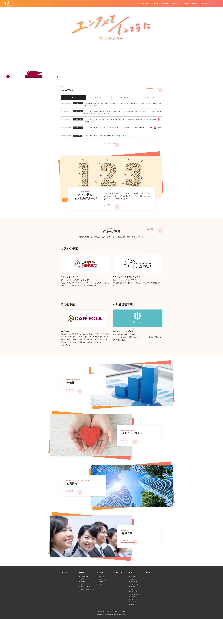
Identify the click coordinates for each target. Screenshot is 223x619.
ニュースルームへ (109, 143)
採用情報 (194, 3)
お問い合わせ (205, 3)
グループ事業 (165, 3)
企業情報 (155, 3)
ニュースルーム (145, 3)
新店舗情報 (149, 88)
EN (219, 3)
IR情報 (187, 3)
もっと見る (106, 205)
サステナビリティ (177, 3)
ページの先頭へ (168, 571)
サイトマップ (122, 611)
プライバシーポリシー (111, 611)
